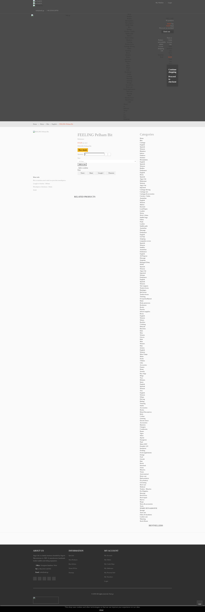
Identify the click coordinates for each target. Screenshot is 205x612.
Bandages (143, 290)
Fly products (144, 480)
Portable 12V (144, 446)
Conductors (143, 429)
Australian (143, 198)
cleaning (129, 80)
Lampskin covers (145, 241)
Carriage (142, 142)
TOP (199, 604)
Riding (142, 401)
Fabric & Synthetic (146, 515)
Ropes (142, 431)
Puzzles (142, 309)
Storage (129, 83)
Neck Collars (129, 38)
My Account (108, 555)
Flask (141, 222)
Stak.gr (111, 594)
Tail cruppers (129, 23)
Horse (142, 138)
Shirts (142, 356)
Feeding (129, 76)
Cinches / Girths (129, 31)
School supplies (145, 311)
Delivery (126, 108)
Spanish (142, 147)
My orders (107, 560)
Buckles (128, 61)
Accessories (129, 85)
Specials (71, 555)
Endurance (143, 170)
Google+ (101, 173)
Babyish (142, 326)
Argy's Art (143, 179)
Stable (142, 405)
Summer (142, 157)
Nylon (142, 213)
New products (73, 560)
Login (170, 3)
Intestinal (143, 465)
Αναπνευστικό (144, 474)
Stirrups (129, 29)
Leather (142, 211)
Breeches (143, 329)
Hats (141, 346)
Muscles (142, 470)
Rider (141, 301)
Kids (141, 331)
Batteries (143, 425)
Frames (142, 367)
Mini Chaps (143, 354)
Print (79, 170)
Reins (142, 175)
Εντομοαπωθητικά (146, 299)
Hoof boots (143, 495)
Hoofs (142, 463)
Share (91, 173)
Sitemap (71, 573)
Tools (141, 506)
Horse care (129, 87)
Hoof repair (143, 497)
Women (142, 335)
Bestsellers (156, 525)
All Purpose (143, 256)
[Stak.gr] (66, 26)
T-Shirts (142, 361)
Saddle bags (129, 25)
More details (83, 150)
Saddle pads (129, 33)
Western (142, 149)
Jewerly (142, 371)
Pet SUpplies (144, 491)
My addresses (108, 568)
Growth (142, 459)
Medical (142, 487)
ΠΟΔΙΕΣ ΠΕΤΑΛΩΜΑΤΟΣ (148, 508)
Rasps (142, 502)
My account (111, 551)
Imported (143, 187)
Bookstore (128, 72)
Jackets (142, 348)
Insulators (143, 448)
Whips (128, 68)
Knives (142, 500)
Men (141, 333)
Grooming (143, 482)
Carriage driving (129, 46)
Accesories (143, 365)
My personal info (109, 573)
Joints (142, 468)
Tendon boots (129, 44)
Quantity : (81, 154)
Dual (141, 442)
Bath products (144, 478)
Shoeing (129, 93)
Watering (129, 78)
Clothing (128, 51)
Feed (141, 457)
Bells (129, 95)
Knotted (142, 207)
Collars (142, 416)
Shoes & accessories (146, 504)
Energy (142, 455)
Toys (141, 378)
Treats (142, 472)
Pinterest (111, 173)
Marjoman (143, 181)
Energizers (143, 440)
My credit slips (109, 564)
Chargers (143, 427)
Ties (128, 63)
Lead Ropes (143, 209)
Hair (141, 461)
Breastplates (129, 21)
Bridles (129, 18)
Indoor (142, 153)
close (101, 610)
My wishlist (159, 3)
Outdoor (142, 155)
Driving (142, 399)
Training (129, 42)
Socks (142, 358)
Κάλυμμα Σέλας (145, 262)
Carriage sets (144, 192)
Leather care (144, 517)
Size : (80, 158)
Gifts (128, 70)
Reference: (81, 139)
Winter (142, 320)
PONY (142, 264)
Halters (129, 36)
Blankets (129, 40)
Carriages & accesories (147, 194)
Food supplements (129, 89)
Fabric (142, 219)
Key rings (143, 373)
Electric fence (129, 98)
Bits (129, 27)
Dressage (143, 230)
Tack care (129, 91)
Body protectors (145, 303)
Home (142, 369)
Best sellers (72, 564)
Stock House (144, 521)
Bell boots (143, 292)
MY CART (170, 18)
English (142, 145)
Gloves (142, 337)
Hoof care (143, 485)
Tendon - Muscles (145, 489)
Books (142, 307)
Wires (141, 435)
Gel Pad (142, 237)
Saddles (129, 16)
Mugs (142, 376)
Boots (128, 53)
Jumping (142, 239)
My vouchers (108, 577)
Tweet (82, 173)
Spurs (128, 66)
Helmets (128, 55)
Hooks (142, 410)
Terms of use (73, 568)
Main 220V (143, 444)
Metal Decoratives (146, 412)
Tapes (142, 433)
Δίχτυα (142, 438)
